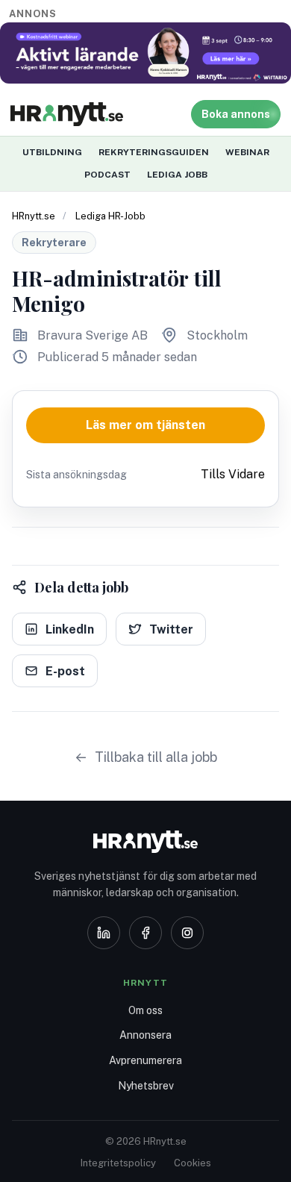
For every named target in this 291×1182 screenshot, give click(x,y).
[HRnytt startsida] (145, 842)
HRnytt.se (33, 216)
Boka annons (235, 114)
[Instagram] (187, 932)
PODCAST (107, 174)
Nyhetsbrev (146, 1086)
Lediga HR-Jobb (110, 216)
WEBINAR (247, 152)
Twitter (171, 629)
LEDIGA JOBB (177, 174)
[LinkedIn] (103, 932)
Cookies (192, 1163)
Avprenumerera (145, 1060)
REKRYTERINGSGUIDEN (153, 152)
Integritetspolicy (118, 1163)
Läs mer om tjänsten (145, 425)
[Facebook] (145, 932)
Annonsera (145, 1035)
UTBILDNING (52, 152)
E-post (65, 671)
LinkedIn (70, 629)
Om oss (145, 1010)
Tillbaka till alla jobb (156, 757)
